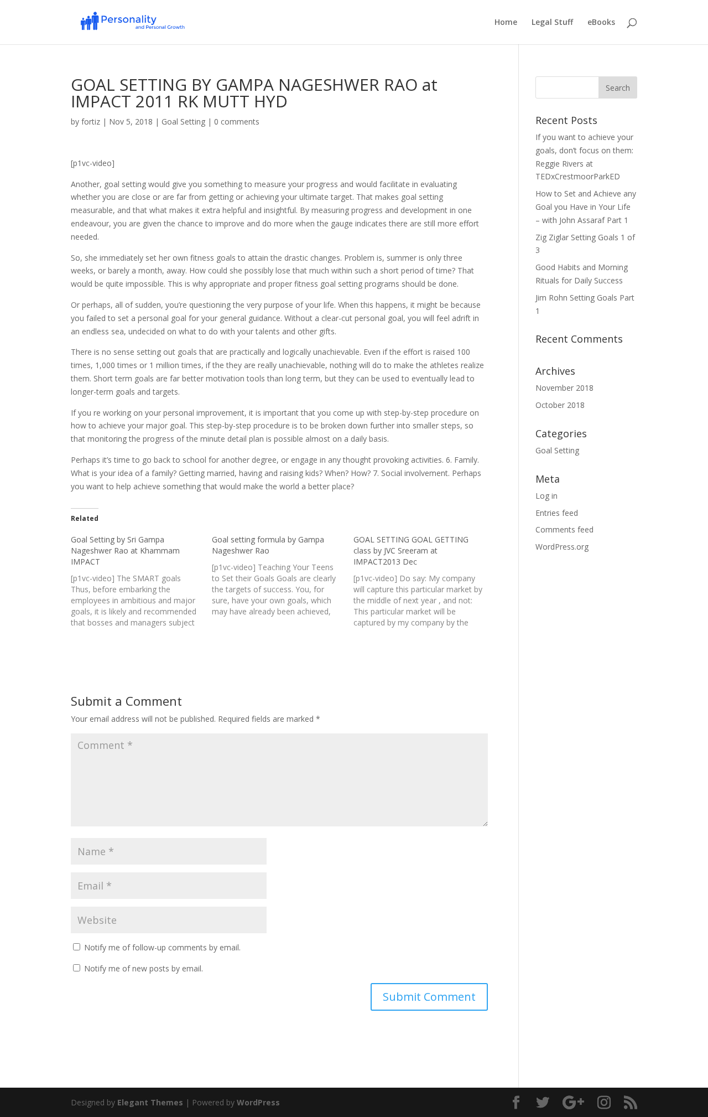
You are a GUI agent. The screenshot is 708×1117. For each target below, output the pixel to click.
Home (505, 22)
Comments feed (564, 529)
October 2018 (560, 405)
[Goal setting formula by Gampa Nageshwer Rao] (282, 575)
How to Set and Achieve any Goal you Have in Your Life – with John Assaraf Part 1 (585, 206)
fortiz (90, 121)
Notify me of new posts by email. (143, 968)
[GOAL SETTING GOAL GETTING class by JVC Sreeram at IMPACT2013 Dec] (423, 581)
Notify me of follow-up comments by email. (162, 947)
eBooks (601, 22)
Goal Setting (183, 121)
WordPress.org (562, 546)
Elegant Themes (150, 1102)
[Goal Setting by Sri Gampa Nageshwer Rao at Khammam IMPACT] (141, 581)
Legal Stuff (552, 22)
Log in (546, 495)
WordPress (258, 1102)
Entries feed (556, 513)
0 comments (236, 121)
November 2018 (564, 387)
